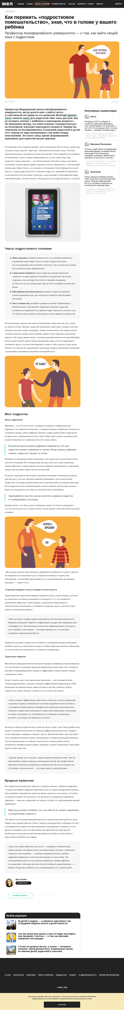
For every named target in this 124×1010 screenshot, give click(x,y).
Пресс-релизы (45, 975)
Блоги (100, 4)
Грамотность (59, 4)
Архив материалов (109, 975)
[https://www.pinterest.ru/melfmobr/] (69, 966)
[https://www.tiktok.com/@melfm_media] (62, 966)
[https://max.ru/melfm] (82, 966)
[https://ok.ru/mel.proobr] (75, 966)
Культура (10, 11)
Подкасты (61, 975)
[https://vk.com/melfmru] (55, 966)
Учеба (30, 4)
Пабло (72, 975)
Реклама (31, 975)
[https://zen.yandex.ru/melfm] (49, 966)
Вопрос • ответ (86, 4)
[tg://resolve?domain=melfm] (42, 966)
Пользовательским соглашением (75, 996)
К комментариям (20, 896)
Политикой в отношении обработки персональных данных (70, 999)
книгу (26, 118)
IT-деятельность (88, 975)
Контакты (18, 975)
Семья (20, 4)
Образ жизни (42, 4)
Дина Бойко (21, 879)
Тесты (71, 4)
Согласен (62, 1005)
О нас (8, 975)
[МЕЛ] (7, 4)
